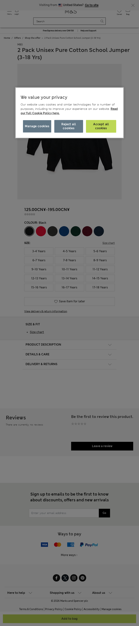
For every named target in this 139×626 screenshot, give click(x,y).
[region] (69, 112)
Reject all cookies (68, 126)
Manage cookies (37, 126)
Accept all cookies (101, 126)
